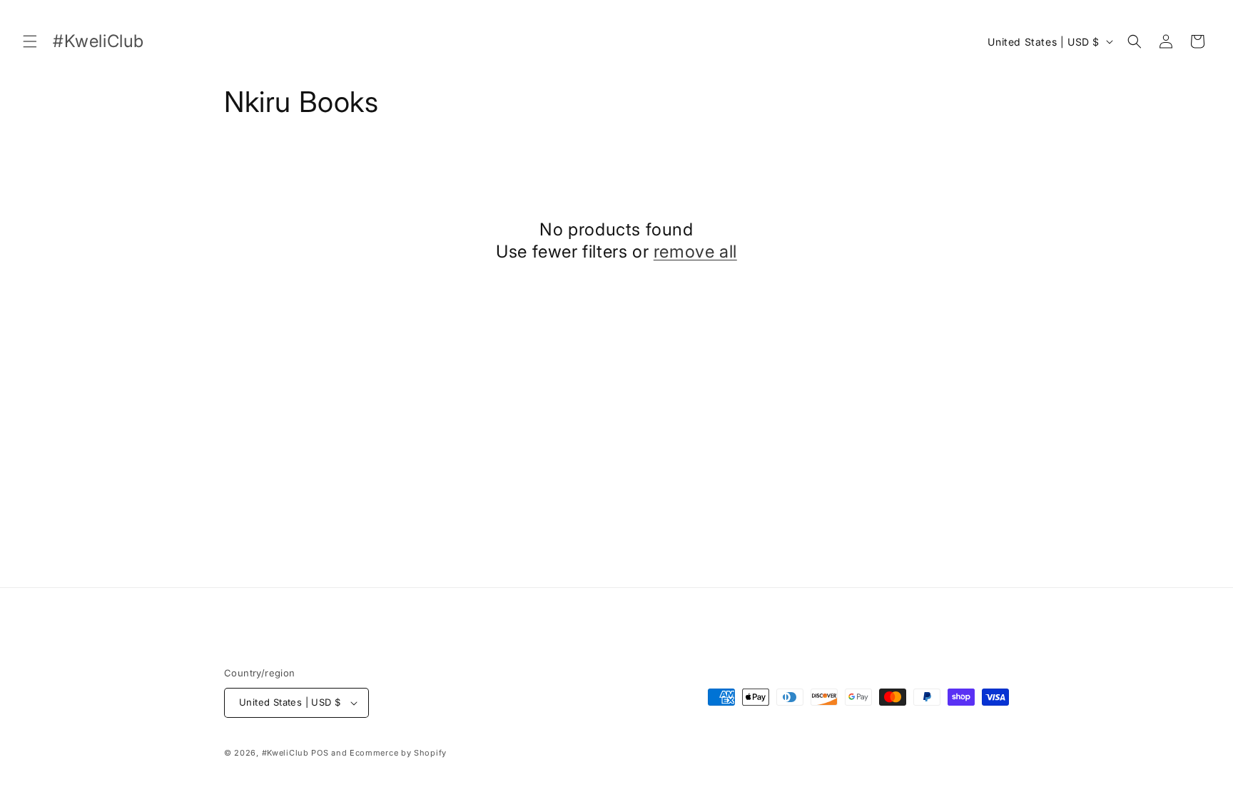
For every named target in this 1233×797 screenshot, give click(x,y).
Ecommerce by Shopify (398, 753)
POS (319, 753)
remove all (695, 251)
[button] (30, 41)
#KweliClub (285, 753)
